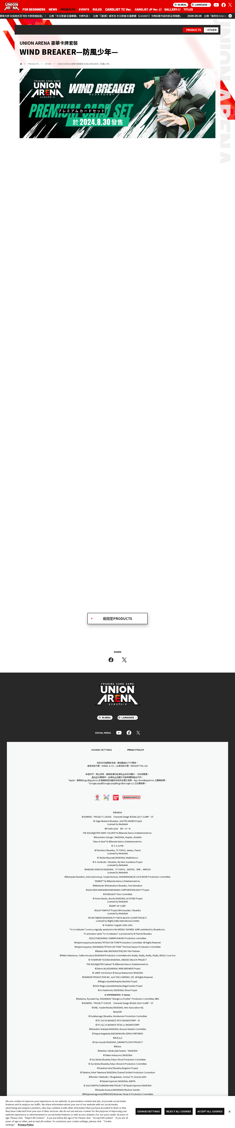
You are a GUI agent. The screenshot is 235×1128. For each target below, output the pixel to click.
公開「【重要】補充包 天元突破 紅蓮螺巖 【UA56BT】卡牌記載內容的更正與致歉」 (103, 16)
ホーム (21, 64)
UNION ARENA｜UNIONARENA (11, 6)
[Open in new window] (148, 9)
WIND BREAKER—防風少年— (79, 520)
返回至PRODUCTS (117, 618)
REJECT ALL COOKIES (178, 1111)
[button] (23, 407)
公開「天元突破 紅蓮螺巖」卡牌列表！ (36, 16)
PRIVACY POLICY (135, 750)
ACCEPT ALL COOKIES (209, 1111)
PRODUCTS (193, 30)
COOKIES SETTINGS (101, 750)
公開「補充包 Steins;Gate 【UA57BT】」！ (193, 16)
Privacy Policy (26, 1124)
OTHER (212, 30)
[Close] (229, 1111)
